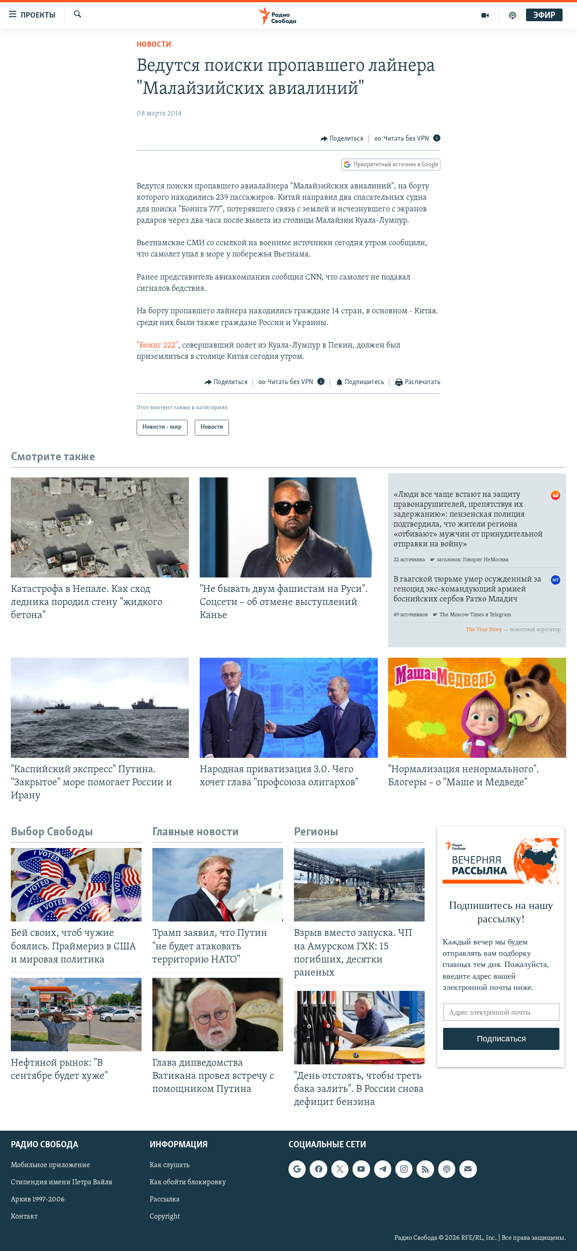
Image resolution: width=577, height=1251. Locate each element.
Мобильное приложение (50, 1165)
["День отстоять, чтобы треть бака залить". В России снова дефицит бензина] (359, 1027)
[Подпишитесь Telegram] (382, 1169)
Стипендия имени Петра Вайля (61, 1183)
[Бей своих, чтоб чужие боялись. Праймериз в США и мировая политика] (76, 884)
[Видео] (485, 15)
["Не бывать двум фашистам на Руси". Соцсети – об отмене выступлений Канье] (289, 527)
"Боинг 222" (157, 346)
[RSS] (425, 1169)
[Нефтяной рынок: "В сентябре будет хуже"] (76, 1014)
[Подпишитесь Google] (297, 1169)
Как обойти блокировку (188, 1183)
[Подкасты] (446, 1169)
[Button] (342, 139)
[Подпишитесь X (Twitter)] (339, 1169)
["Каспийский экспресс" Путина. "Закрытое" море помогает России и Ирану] (100, 708)
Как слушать (169, 1165)
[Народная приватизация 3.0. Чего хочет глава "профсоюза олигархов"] (289, 708)
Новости (154, 45)
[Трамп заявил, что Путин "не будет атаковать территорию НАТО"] (217, 884)
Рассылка (165, 1200)
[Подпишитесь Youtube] (361, 1169)
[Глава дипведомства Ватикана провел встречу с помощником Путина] (217, 1014)
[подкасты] (512, 15)
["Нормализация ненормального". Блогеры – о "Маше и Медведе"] (477, 708)
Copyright (165, 1217)
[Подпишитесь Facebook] (318, 1169)
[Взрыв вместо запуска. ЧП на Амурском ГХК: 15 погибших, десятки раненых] (359, 884)
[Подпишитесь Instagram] (403, 1169)
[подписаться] (467, 1169)
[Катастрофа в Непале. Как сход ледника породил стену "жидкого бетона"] (100, 527)
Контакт (24, 1217)
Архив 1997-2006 (37, 1200)
